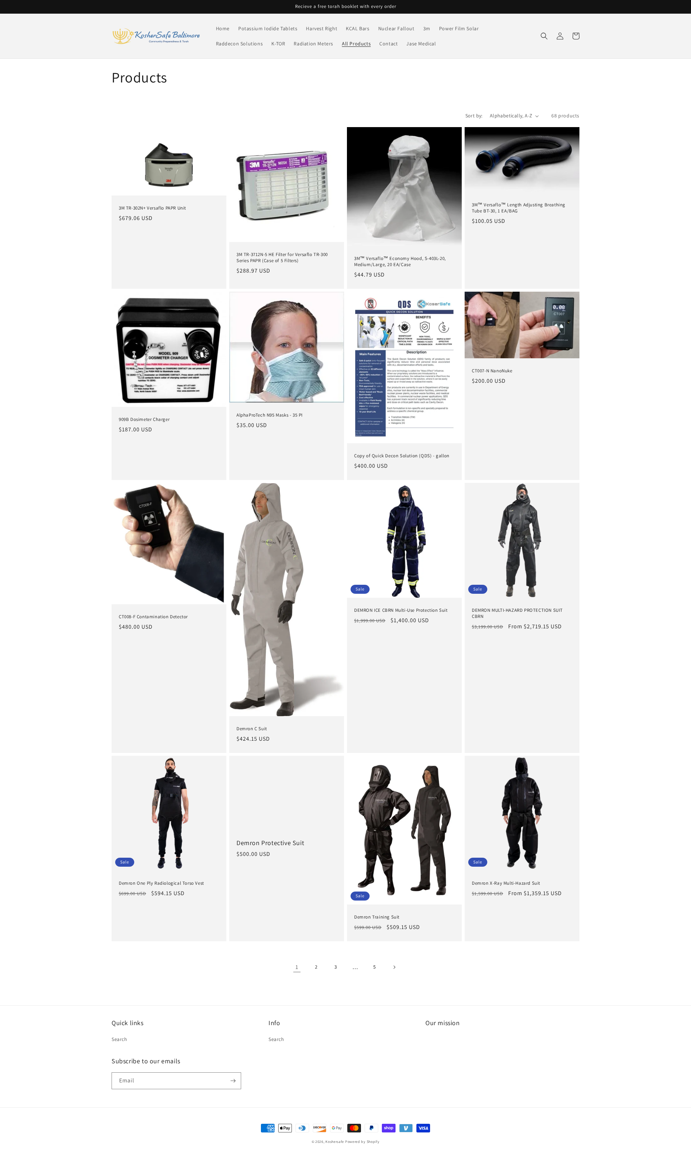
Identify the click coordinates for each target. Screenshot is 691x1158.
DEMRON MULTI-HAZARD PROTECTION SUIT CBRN (517, 613)
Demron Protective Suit (270, 843)
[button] (544, 36)
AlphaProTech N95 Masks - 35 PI (269, 415)
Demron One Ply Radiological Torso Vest (161, 883)
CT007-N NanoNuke (492, 371)
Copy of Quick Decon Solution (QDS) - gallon (402, 456)
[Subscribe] (233, 1080)
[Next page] (394, 967)
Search (119, 1039)
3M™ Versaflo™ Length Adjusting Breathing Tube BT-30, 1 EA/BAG (518, 208)
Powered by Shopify (362, 1141)
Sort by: (474, 115)
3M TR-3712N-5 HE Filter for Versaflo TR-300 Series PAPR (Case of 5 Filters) (282, 258)
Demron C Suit (251, 729)
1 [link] (296, 967)
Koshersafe (334, 1141)
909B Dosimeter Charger (144, 419)
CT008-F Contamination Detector (153, 617)
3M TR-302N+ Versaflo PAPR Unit (152, 208)
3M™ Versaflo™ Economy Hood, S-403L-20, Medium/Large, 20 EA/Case (400, 262)
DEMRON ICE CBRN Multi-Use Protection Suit (401, 610)
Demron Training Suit (376, 917)
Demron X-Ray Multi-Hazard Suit (506, 883)
